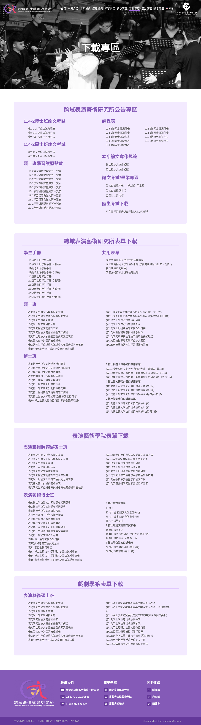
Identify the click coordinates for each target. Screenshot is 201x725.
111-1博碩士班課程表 (156, 141)
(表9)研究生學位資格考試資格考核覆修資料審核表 (55, 344)
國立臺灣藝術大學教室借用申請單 (125, 260)
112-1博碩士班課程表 (157, 132)
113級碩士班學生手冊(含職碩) (44, 288)
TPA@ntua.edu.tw (76, 703)
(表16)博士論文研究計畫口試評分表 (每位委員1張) (134, 394)
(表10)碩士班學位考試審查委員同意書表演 (51, 348)
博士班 (131, 185)
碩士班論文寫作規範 (117, 169)
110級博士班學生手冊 (39, 260)
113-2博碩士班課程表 (118, 141)
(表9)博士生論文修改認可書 (42, 535)
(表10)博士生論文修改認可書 (43, 539)
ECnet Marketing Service (168, 721)
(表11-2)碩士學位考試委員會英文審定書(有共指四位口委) (137, 316)
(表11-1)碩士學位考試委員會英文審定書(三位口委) (134, 312)
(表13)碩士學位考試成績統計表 (123, 324)
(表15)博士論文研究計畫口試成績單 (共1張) (130, 390)
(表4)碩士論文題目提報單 (41, 324)
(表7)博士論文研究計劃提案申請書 (46, 388)
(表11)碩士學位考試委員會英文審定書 (127, 459)
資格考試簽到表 (115, 520)
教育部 (156, 696)
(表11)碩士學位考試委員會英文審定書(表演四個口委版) (136, 615)
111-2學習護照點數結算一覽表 (44, 195)
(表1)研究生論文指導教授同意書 (45, 312)
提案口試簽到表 (115, 530)
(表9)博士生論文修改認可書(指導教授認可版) (52, 396)
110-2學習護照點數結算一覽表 (44, 203)
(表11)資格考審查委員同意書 (43, 543)
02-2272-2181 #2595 (77, 696)
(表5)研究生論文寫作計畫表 (42, 328)
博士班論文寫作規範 (117, 164)
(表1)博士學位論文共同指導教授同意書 (49, 502)
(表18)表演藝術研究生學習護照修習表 (127, 344)
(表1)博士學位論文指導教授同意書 (46, 363)
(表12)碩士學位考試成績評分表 (123, 320)
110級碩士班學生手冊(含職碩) (44, 264)
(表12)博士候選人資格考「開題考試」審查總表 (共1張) (136, 373)
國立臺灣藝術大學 (119, 690)
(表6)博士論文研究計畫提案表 (44, 384)
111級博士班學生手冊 (39, 268)
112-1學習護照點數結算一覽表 (44, 191)
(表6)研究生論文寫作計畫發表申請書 (47, 332)
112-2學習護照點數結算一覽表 (44, 187)
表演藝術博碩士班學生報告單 (122, 272)
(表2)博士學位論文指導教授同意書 (46, 506)
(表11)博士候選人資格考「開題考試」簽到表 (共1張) (135, 369)
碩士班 (140, 185)
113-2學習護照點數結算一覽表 (44, 179)
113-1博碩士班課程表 (118, 145)
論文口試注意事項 (116, 190)
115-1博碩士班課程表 (118, 128)
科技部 (156, 690)
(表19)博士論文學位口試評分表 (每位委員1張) (131, 411)
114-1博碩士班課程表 (118, 136)
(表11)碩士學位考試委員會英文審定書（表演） (132, 603)
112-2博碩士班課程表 (157, 128)
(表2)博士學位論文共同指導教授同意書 (49, 368)
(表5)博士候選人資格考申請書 (44, 380)
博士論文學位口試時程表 (41, 128)
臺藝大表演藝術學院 (120, 696)
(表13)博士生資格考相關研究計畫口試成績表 (52, 551)
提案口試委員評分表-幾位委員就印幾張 (127, 534)
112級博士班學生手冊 (39, 276)
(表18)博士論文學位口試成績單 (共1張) (127, 407)
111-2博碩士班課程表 (156, 136)
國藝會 (156, 703)
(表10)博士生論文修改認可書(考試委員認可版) (53, 400)
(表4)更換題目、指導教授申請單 (45, 376)
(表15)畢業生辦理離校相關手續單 (124, 332)
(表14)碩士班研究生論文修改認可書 (126, 328)
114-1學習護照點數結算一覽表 (44, 175)
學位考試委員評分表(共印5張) (122, 547)
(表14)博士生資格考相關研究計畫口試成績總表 (53, 555)
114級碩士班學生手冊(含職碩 (43, 297)
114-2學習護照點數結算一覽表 (44, 171)
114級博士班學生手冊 (39, 293)
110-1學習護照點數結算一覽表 (44, 207)
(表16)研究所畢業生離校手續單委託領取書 (129, 336)
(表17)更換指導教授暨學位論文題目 (126, 340)
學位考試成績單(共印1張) (120, 551)
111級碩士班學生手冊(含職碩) (43, 272)
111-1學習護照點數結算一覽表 (44, 199)
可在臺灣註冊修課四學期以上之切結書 (127, 211)
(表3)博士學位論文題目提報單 (44, 372)
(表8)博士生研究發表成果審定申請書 (47, 392)
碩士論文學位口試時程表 (41, 152)
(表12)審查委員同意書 (39, 547)
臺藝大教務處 (116, 703)
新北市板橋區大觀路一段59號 (82, 690)
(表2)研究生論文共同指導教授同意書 (47, 316)
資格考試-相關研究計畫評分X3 (123, 512)
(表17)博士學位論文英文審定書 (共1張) (127, 403)
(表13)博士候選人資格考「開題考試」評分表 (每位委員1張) (139, 377)
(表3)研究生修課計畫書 (40, 320)
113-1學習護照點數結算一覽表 (44, 183)
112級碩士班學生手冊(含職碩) (44, 280)
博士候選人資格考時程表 (41, 136)
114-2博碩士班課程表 (118, 132)
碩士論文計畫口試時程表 (41, 156)
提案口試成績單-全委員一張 (121, 538)
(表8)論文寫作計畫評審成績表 (44, 340)
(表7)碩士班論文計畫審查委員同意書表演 (50, 336)
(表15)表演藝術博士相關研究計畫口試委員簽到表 (54, 559)
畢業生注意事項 (115, 195)
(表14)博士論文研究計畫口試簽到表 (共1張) (130, 386)
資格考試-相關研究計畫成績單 (122, 516)
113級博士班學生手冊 (39, 284)
